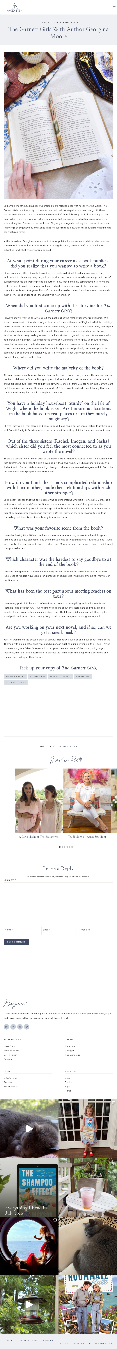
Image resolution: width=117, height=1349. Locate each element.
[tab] (60, 847)
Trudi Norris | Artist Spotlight (87, 837)
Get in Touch (10, 1054)
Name (9, 929)
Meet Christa (10, 1046)
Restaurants (10, 1086)
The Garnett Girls (16, 682)
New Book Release (60, 676)
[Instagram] (6, 1027)
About (10, 1340)
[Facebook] (13, 1027)
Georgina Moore (15, 676)
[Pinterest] (20, 1027)
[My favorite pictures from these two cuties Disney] (29, 1246)
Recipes (8, 1082)
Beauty (69, 1078)
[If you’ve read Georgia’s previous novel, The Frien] (87, 1304)
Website (85, 929)
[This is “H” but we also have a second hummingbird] (29, 1304)
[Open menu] (114, 7)
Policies (8, 1059)
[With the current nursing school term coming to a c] (29, 1187)
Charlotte (70, 1046)
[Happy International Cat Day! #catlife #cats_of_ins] (29, 1128)
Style (67, 1086)
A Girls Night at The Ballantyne (39, 837)
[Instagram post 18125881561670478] (87, 1246)
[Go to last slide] (18, 806)
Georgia (69, 1050)
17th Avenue (105, 1344)
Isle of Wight (37, 676)
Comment (10, 879)
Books (74, 23)
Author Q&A (63, 23)
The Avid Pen (83, 676)
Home (68, 1090)
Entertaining (10, 1078)
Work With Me (11, 1050)
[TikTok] (26, 1027)
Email (46, 929)
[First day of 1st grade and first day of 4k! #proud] (87, 1128)
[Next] (114, 806)
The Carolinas (72, 1054)
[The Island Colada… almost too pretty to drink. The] (87, 1187)
